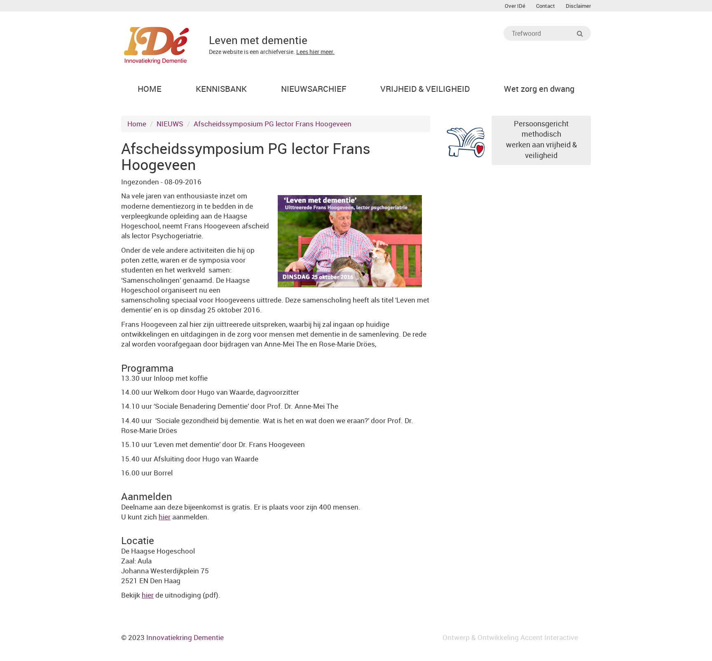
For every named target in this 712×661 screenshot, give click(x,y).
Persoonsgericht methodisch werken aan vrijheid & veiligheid (541, 139)
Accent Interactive (549, 637)
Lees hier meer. (315, 52)
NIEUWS (170, 123)
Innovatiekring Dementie (185, 637)
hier (165, 516)
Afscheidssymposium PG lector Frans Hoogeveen (272, 123)
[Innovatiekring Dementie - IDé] (156, 44)
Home (136, 123)
